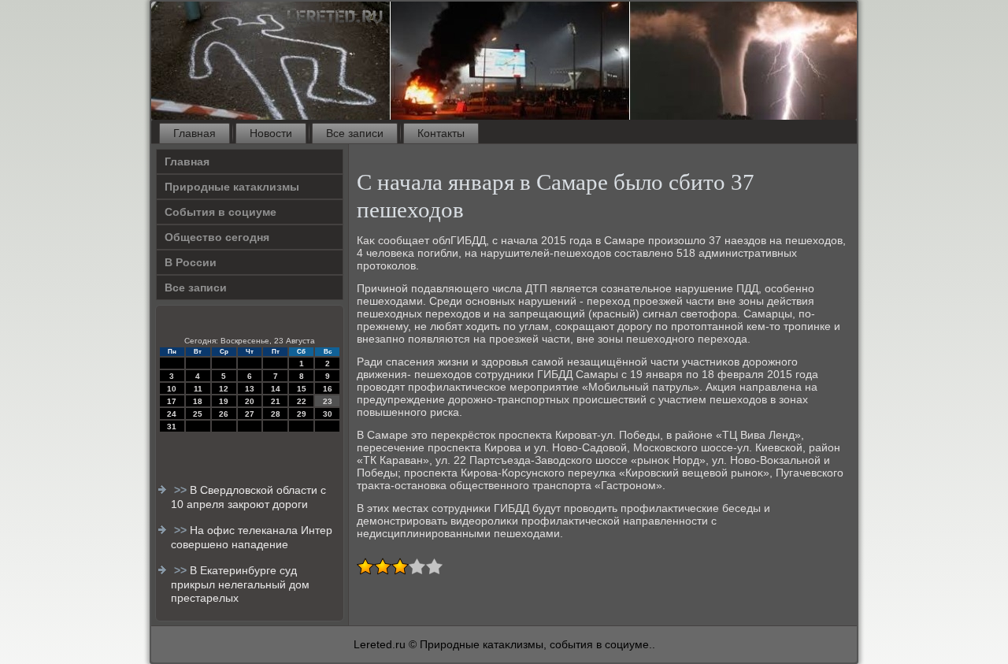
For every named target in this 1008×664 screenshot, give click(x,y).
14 (275, 388)
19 (223, 401)
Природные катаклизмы (232, 186)
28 (275, 414)
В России (191, 262)
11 (198, 388)
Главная (194, 133)
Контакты (441, 133)
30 (327, 414)
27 (249, 414)
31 (171, 426)
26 (223, 414)
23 (327, 401)
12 (223, 388)
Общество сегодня (217, 237)
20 (249, 401)
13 (249, 388)
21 (275, 401)
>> (182, 490)
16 (327, 388)
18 (197, 401)
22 (301, 401)
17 (171, 401)
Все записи (355, 133)
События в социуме (220, 212)
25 (197, 414)
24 (171, 414)
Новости (271, 133)
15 (301, 388)
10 (171, 388)
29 (301, 414)
